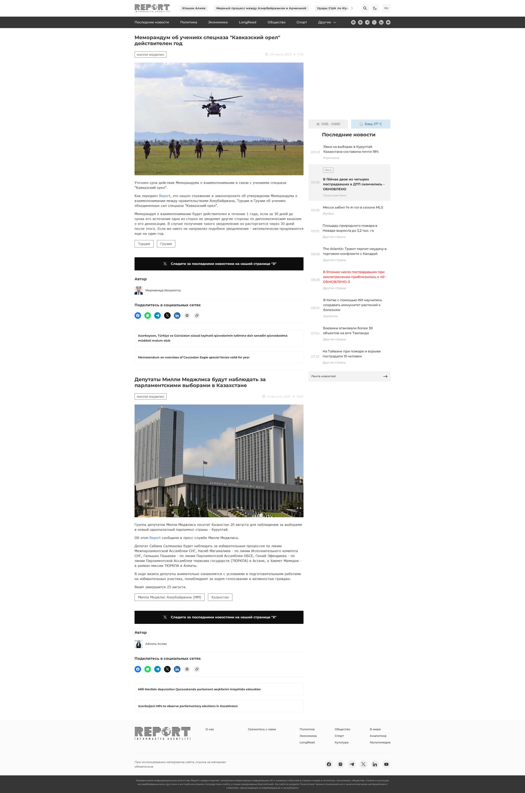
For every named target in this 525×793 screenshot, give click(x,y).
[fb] (353, 22)
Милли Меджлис (150, 54)
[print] (187, 315)
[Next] (349, 8)
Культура (341, 742)
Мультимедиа (380, 742)
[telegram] (367, 22)
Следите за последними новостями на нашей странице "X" (223, 264)
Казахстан (220, 597)
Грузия (166, 244)
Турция (144, 244)
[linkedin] (381, 22)
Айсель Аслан (156, 644)
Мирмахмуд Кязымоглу (163, 290)
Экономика (308, 736)
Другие (324, 22)
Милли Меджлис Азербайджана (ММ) (169, 597)
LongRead (307, 742)
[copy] (197, 315)
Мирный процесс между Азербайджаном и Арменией (261, 8)
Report (164, 196)
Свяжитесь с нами (262, 729)
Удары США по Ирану (335, 8)
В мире (375, 729)
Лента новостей (323, 376)
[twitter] (374, 22)
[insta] (360, 22)
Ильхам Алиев (194, 8)
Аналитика (378, 736)
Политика (307, 729)
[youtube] (388, 22)
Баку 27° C (373, 124)
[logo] (152, 8)
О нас (209, 729)
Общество (342, 729)
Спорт (339, 736)
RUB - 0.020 (331, 124)
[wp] (147, 315)
